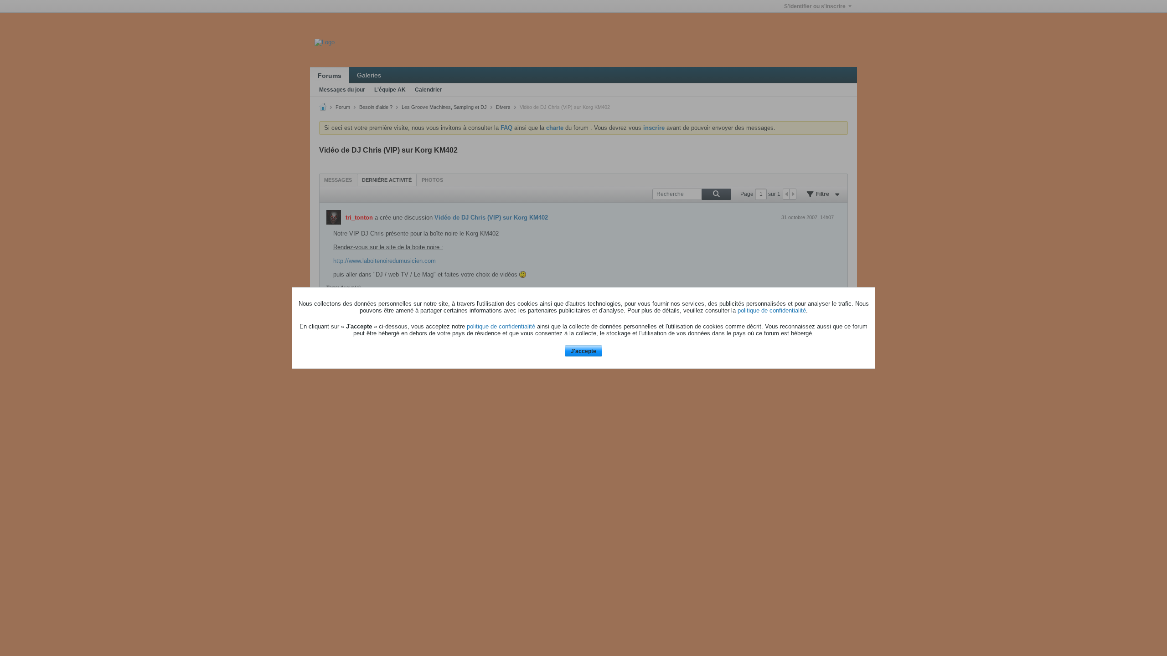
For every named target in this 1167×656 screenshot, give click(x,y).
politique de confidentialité (772, 310)
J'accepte (583, 351)
